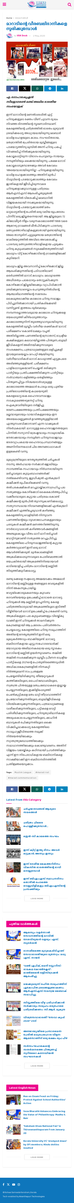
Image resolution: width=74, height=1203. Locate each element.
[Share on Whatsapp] (37, 88)
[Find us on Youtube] (13, 1185)
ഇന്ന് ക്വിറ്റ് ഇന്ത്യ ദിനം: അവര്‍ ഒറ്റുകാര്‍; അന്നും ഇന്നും (41, 851)
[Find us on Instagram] (19, 1185)
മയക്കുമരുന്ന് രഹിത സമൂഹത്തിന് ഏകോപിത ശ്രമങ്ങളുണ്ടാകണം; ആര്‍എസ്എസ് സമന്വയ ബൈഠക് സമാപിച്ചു (45, 989)
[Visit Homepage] (37, 4)
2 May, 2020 (39, 35)
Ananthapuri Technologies (32, 1196)
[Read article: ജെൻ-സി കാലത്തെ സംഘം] (13, 840)
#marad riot (42, 772)
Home (9, 18)
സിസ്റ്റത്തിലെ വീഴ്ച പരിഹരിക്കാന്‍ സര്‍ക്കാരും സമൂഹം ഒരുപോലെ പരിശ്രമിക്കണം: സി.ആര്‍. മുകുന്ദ (44, 1006)
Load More (37, 898)
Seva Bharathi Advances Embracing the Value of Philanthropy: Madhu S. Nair (44, 1114)
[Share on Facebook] (12, 88)
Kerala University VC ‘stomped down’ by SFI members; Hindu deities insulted (45, 1144)
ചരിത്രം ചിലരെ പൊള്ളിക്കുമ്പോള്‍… (35, 824)
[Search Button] (69, 4)
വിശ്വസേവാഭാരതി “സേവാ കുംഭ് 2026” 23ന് (44, 1019)
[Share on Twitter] (25, 88)
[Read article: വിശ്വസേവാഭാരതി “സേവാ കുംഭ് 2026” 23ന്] (13, 1021)
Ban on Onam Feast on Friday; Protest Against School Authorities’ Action (44, 1099)
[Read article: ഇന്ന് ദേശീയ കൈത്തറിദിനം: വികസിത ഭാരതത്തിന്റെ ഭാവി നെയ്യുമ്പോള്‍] (13, 867)
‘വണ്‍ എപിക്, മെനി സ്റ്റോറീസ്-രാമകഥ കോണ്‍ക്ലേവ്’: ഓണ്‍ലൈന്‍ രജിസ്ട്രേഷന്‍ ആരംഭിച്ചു (42, 971)
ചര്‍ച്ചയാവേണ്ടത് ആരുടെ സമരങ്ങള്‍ (39, 810)
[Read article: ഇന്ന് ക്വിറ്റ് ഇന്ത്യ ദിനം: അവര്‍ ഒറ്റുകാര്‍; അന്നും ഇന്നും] (13, 853)
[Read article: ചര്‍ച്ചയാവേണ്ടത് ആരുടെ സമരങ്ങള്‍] (13, 812)
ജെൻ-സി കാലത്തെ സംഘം (41, 836)
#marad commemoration (22, 777)
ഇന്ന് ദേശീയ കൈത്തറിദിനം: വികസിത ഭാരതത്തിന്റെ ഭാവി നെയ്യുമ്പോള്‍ (42, 867)
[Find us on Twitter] (8, 1185)
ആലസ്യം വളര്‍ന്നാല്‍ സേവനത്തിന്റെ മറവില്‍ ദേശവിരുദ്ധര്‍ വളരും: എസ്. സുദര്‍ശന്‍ (41, 938)
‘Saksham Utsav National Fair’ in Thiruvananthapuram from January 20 (44, 1129)
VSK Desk (22, 35)
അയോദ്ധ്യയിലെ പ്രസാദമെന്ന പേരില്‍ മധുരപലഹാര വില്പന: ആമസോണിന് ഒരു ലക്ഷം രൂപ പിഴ (45, 1034)
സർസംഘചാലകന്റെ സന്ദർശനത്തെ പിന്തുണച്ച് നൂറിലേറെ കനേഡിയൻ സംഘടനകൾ (40, 1051)
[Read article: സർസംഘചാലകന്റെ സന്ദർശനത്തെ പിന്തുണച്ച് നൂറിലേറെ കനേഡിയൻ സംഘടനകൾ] (13, 1049)
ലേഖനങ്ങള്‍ (21, 18)
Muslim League (23, 772)
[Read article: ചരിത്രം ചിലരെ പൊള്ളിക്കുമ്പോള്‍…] (13, 826)
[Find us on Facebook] (3, 1185)
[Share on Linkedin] (62, 88)
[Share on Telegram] (50, 88)
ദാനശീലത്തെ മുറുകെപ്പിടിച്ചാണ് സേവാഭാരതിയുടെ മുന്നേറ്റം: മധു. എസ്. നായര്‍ (44, 954)
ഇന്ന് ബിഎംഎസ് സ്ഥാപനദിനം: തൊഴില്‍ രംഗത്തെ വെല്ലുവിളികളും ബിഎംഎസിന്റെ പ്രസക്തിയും (44, 884)
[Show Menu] (4, 4)
